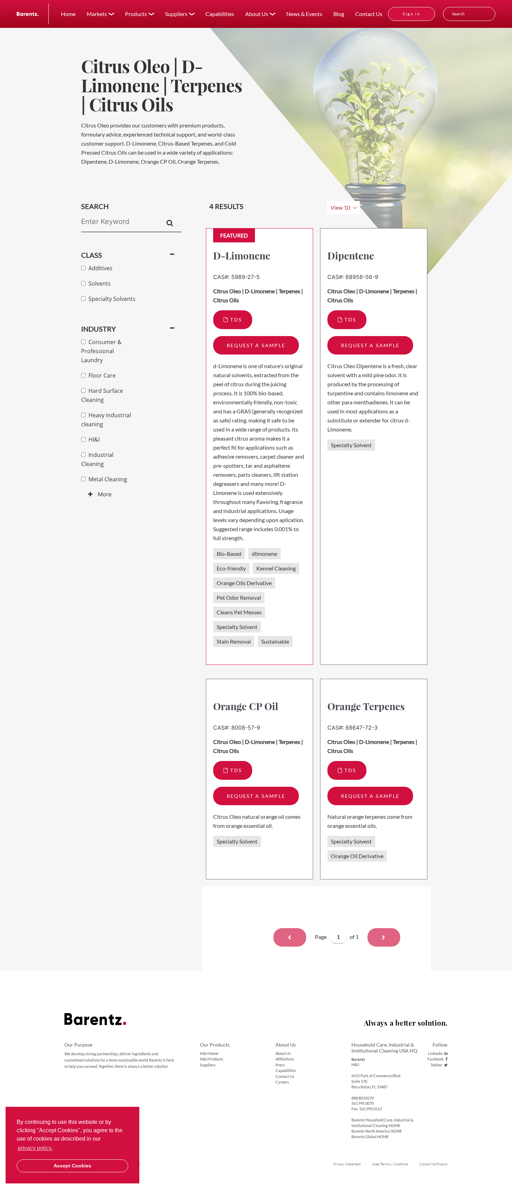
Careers (282, 1082)
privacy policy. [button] (35, 1148)
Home (68, 13)
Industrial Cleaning (97, 459)
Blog (338, 13)
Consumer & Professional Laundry (101, 351)
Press (280, 1065)
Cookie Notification (433, 1164)
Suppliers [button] (176, 13)
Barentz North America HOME (376, 1131)
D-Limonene (241, 255)
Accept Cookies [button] (72, 1165)
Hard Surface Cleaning (102, 395)
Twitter (436, 1065)
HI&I (93, 439)
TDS (236, 319)
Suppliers (208, 1065)
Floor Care (101, 375)
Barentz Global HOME (370, 1136)
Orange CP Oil (245, 706)
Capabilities (219, 13)
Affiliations (285, 1059)
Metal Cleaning (106, 479)
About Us (283, 1053)
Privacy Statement (347, 1164)
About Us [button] (256, 13)
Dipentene (350, 255)
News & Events (304, 13)
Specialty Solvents (110, 299)
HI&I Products (211, 1059)
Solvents (98, 283)
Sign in (411, 13)
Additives (99, 268)
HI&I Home (209, 1053)
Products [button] (136, 13)
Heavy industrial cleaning (106, 419)
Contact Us (368, 13)
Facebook (435, 1059)
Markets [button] (97, 13)
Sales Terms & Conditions (390, 1164)
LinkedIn (435, 1053)
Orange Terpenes (366, 706)
